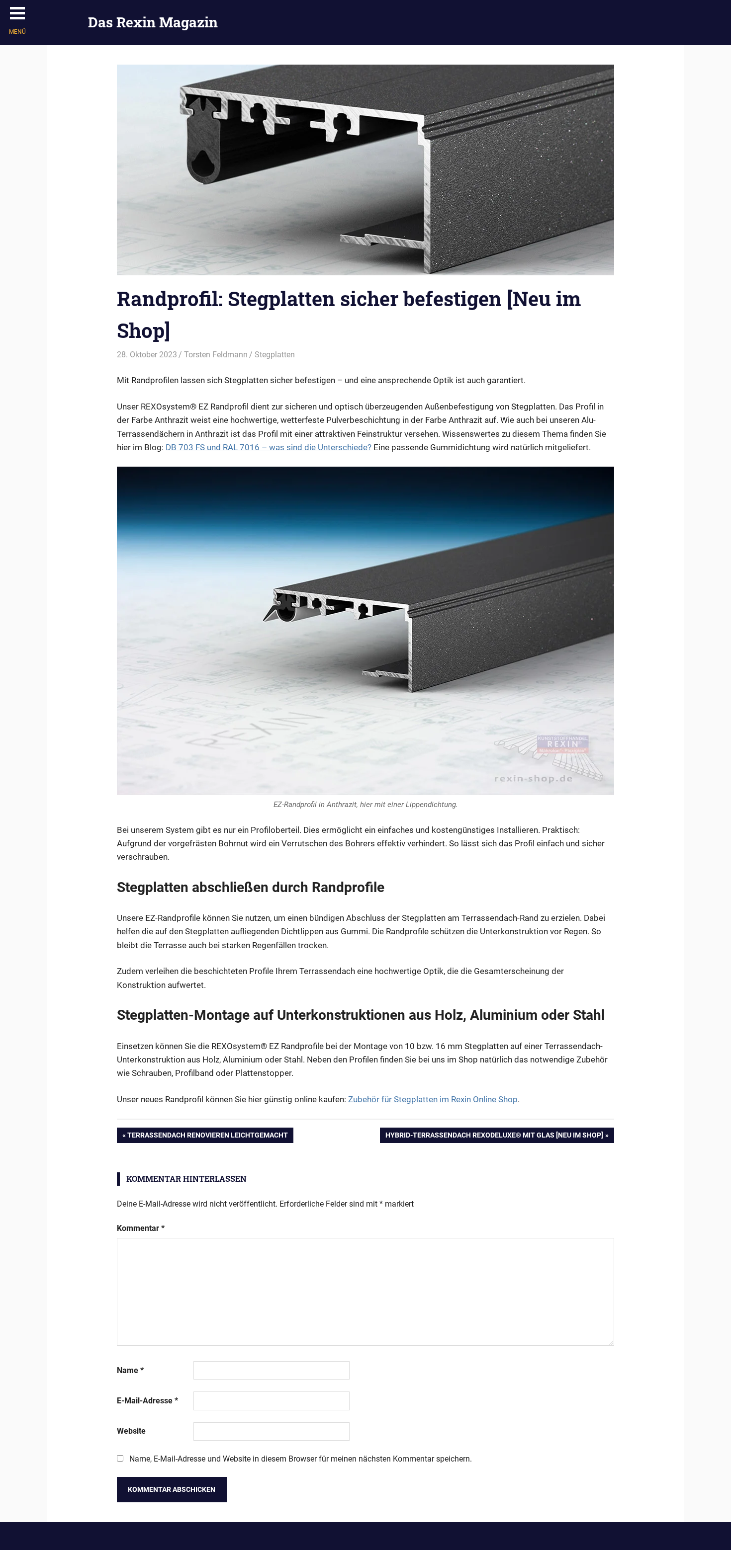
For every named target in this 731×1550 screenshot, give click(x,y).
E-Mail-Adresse (147, 1400)
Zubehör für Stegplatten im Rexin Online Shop (433, 1099)
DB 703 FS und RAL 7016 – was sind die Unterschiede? (268, 447)
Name (130, 1370)
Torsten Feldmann (216, 354)
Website (131, 1431)
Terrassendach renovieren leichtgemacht (207, 1137)
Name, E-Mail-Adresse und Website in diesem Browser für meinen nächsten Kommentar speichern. (300, 1459)
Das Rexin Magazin (153, 22)
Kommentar (141, 1228)
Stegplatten (275, 354)
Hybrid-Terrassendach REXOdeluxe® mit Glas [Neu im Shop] (494, 1137)
